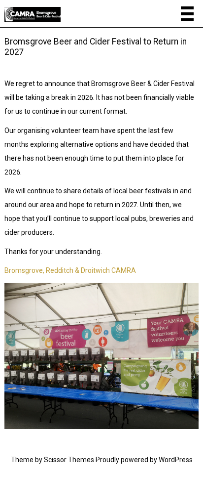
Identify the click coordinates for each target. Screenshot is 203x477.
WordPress (176, 460)
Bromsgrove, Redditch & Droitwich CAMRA (70, 270)
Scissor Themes (69, 460)
